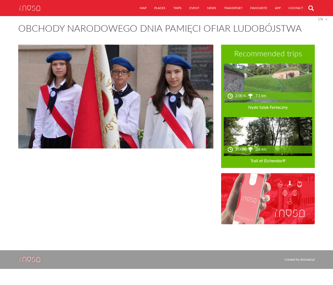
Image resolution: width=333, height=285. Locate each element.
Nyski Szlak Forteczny (268, 107)
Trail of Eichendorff (268, 161)
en (320, 19)
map (143, 8)
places (159, 8)
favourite (258, 8)
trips (177, 8)
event (194, 8)
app (278, 8)
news (211, 8)
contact (296, 8)
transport (233, 8)
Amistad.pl (307, 259)
